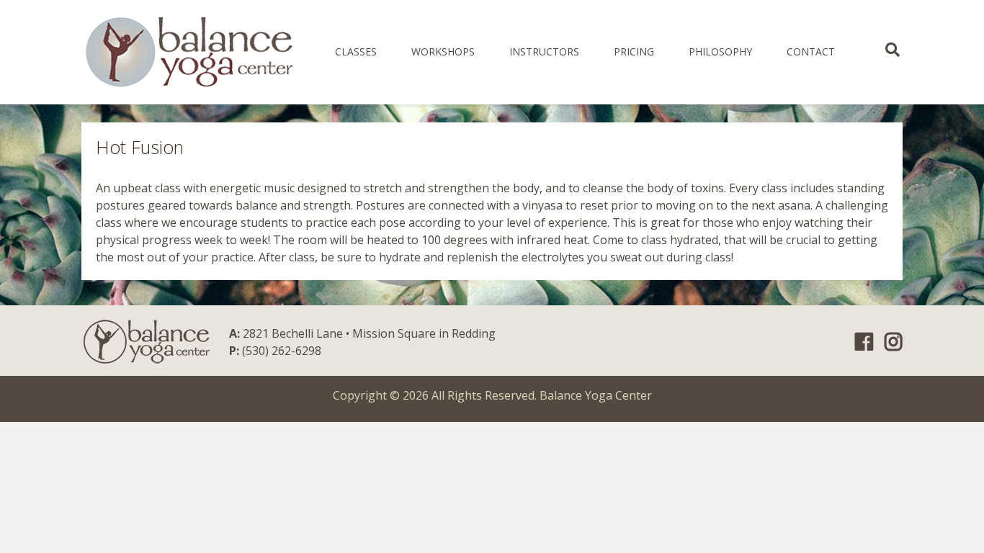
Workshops (443, 51)
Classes (356, 51)
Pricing (634, 51)
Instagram (894, 342)
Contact (811, 51)
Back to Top (959, 528)
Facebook (864, 342)
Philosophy (720, 51)
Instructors (544, 51)
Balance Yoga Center (596, 395)
